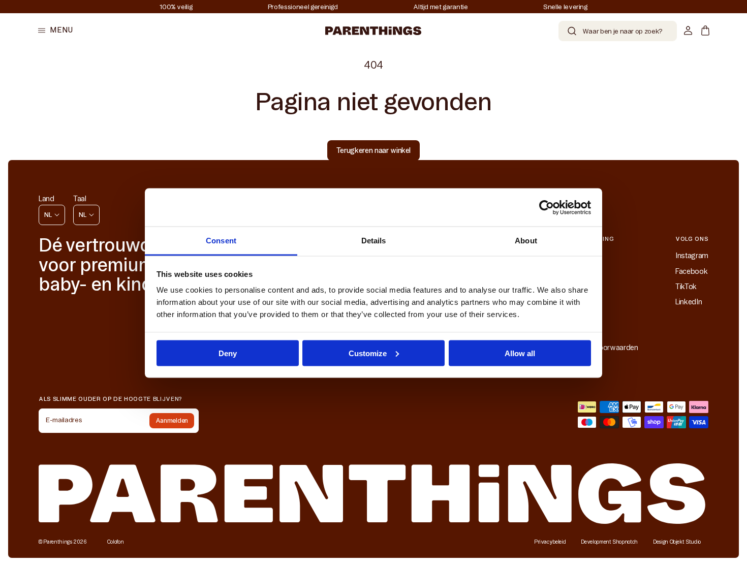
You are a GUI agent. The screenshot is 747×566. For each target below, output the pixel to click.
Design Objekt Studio (677, 542)
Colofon (115, 542)
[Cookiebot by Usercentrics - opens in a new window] (546, 207)
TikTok (686, 286)
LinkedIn (688, 302)
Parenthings (57, 542)
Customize (368, 353)
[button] (55, 30)
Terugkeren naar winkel (373, 150)
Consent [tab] (221, 240)
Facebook (691, 271)
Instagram (691, 255)
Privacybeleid (550, 542)
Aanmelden (171, 420)
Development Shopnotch (609, 542)
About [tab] (526, 240)
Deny (228, 353)
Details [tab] (373, 240)
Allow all (520, 353)
